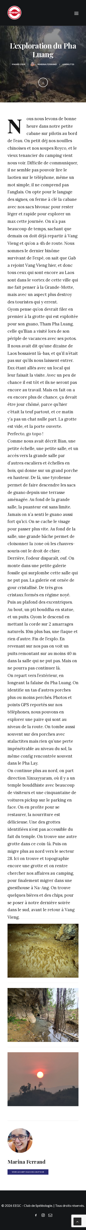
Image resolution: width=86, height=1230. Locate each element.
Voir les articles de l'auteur (28, 1172)
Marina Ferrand (47, 64)
